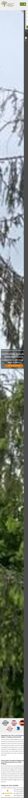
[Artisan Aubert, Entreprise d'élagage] (7, 4)
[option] (14, 399)
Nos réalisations (14, 365)
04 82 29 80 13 (4, 9)
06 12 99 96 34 (10, 9)
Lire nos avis (7, 795)
